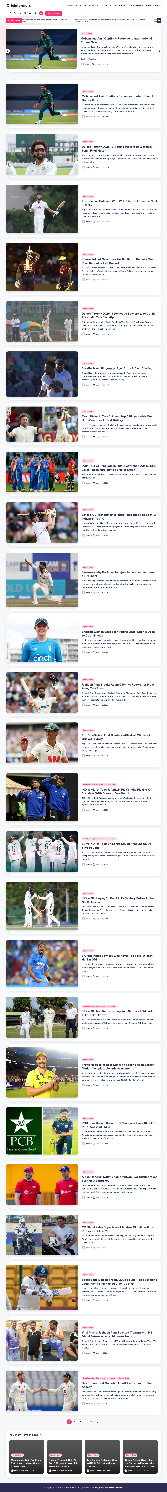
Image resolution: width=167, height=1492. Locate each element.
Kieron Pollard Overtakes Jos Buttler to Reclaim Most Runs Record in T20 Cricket (140, 1463)
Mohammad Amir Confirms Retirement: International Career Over (26, 1463)
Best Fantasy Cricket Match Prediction (99, 784)
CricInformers (19, 5)
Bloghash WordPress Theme (109, 1487)
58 (91, 1422)
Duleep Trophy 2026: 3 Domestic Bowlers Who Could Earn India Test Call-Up (74, 20)
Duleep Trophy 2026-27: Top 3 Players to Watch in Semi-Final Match (63, 1463)
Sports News (87, 33)
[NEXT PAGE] (97, 1421)
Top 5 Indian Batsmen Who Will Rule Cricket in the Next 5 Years (102, 1463)
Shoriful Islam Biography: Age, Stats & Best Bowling (137, 20)
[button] (53, 13)
